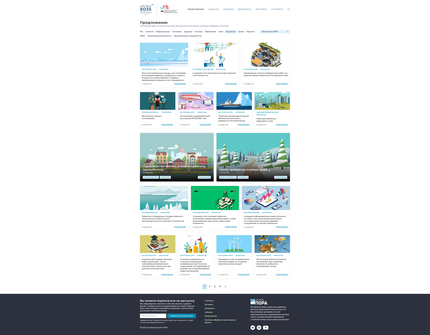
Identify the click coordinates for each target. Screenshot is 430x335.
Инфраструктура (163, 32)
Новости (213, 9)
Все (141, 32)
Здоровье (188, 32)
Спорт (220, 32)
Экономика (177, 32)
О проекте (277, 9)
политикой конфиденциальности (152, 322)
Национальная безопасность (159, 36)
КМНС (142, 36)
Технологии (230, 32)
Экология (149, 32)
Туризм (241, 32)
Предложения (195, 9)
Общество (250, 32)
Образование (210, 32)
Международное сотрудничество (188, 36)
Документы (244, 9)
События (228, 9)
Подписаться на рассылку (181, 316)
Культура (198, 32)
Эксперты (261, 9)
